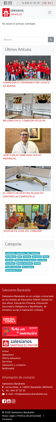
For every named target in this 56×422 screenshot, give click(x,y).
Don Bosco (10, 263)
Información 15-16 (13, 270)
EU (49, 3)
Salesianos (8, 354)
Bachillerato (11, 257)
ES (45, 3)
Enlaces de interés (24, 263)
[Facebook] (4, 402)
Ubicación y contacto (14, 365)
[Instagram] (13, 402)
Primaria (26, 257)
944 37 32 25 (17, 390)
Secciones (37, 257)
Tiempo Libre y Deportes (25, 260)
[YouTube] (9, 402)
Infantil (37, 263)
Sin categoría (27, 267)
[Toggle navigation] (50, 12)
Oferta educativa (11, 358)
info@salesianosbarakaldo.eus (31, 393)
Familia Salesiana (13, 267)
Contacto (7, 419)
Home (5, 351)
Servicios (7, 361)
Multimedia (8, 368)
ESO (19, 257)
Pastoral (9, 260)
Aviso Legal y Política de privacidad (21, 415)
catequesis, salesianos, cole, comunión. (22, 253)
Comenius (42, 260)
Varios (46, 257)
